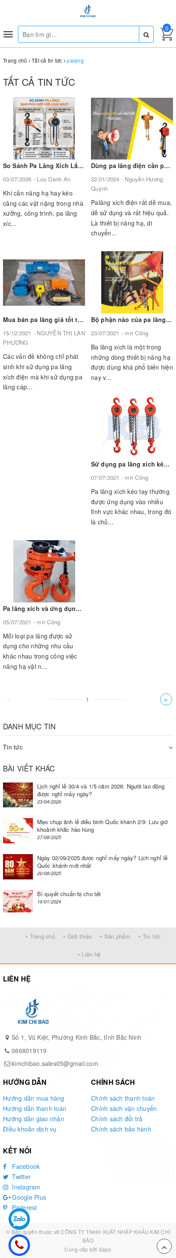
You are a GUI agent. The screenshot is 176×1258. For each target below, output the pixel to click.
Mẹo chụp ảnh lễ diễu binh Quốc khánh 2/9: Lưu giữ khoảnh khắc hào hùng (102, 826)
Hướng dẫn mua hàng (34, 1098)
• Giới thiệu (77, 936)
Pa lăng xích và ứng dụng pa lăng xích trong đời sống (83, 608)
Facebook (25, 1166)
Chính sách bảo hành (121, 1129)
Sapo (105, 1249)
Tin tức (13, 747)
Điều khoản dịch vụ (30, 1129)
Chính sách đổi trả (117, 1118)
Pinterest (23, 1207)
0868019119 (29, 1050)
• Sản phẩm (115, 936)
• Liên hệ (89, 954)
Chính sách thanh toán (123, 1098)
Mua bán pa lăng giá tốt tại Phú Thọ (56, 319)
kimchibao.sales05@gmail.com (55, 1063)
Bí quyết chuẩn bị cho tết (69, 894)
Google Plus (28, 1197)
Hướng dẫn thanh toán (34, 1108)
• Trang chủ (40, 936)
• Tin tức (149, 936)
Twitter (20, 1176)
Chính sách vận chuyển (124, 1108)
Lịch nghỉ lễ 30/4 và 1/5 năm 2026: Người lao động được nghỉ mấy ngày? (100, 790)
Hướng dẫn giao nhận (33, 1118)
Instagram (25, 1187)
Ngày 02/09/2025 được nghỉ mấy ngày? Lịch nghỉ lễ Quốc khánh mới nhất (102, 862)
